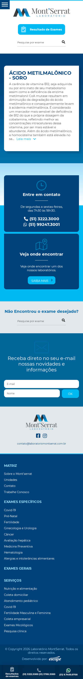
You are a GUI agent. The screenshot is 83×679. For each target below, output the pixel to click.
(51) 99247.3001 (43, 224)
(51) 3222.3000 (43, 219)
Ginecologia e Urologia (20, 528)
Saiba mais (39, 281)
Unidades (10, 480)
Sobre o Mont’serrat (18, 474)
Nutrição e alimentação (20, 588)
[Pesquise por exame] (63, 42)
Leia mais (24, 139)
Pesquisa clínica (15, 631)
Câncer (9, 534)
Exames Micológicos (18, 625)
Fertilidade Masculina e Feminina (27, 613)
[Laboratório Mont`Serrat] (41, 12)
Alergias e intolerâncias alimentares (29, 558)
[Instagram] (45, 436)
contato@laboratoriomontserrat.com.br (41, 443)
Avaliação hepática (17, 540)
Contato (10, 486)
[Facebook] (38, 436)
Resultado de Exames (45, 30)
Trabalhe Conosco (16, 492)
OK (70, 394)
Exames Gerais (17, 568)
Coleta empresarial (17, 619)
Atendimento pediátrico (21, 601)
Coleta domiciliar (16, 595)
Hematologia (13, 552)
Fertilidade (11, 522)
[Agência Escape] (55, 659)
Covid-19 (10, 510)
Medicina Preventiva (18, 546)
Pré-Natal (10, 516)
